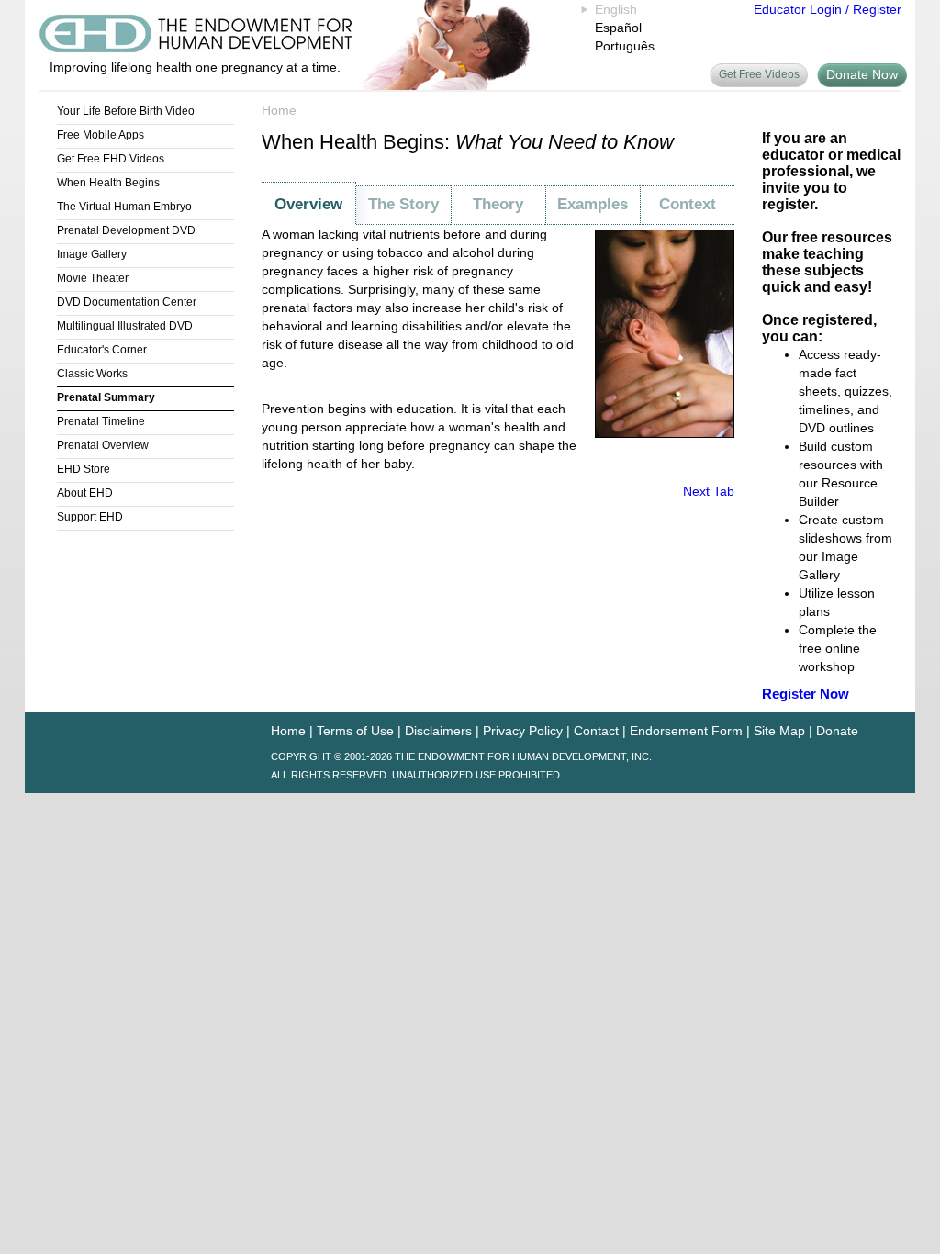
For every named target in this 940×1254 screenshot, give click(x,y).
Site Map (779, 730)
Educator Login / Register (827, 9)
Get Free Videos (759, 74)
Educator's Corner (102, 349)
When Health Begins (108, 182)
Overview (308, 204)
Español (618, 27)
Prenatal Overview (103, 445)
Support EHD (90, 516)
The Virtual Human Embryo (124, 206)
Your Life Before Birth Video (126, 111)
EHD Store (83, 469)
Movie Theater (93, 278)
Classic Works (92, 373)
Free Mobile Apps (100, 135)
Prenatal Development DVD (126, 230)
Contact (596, 730)
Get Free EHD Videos (110, 158)
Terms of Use (355, 730)
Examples (592, 204)
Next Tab (708, 491)
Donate (837, 730)
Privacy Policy (523, 730)
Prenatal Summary (106, 397)
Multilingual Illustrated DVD (125, 325)
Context (687, 204)
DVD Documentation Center (126, 302)
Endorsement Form (686, 730)
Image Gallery (92, 254)
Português (625, 46)
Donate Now (862, 74)
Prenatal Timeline (101, 421)
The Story (403, 204)
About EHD (85, 493)
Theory (498, 204)
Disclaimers (438, 730)
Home (279, 110)
